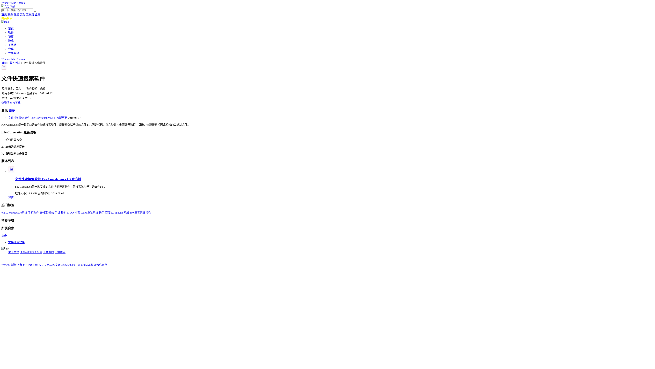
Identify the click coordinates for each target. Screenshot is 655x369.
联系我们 (25, 252)
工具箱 (30, 14)
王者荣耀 (140, 212)
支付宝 (44, 212)
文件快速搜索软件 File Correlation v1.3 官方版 (48, 179)
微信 (51, 212)
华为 (148, 212)
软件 (10, 14)
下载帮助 (48, 252)
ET (113, 212)
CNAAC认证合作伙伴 (94, 264)
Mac (13, 2)
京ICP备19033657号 (34, 264)
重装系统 (93, 212)
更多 (12, 110)
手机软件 (34, 212)
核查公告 (36, 252)
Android (21, 2)
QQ (72, 212)
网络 (126, 212)
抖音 (78, 212)
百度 (108, 212)
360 (132, 212)
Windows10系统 (18, 212)
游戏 (22, 14)
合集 (37, 14)
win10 (5, 212)
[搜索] (35, 11)
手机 (58, 212)
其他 (64, 212)
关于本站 (13, 252)
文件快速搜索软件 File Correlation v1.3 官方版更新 (37, 117)
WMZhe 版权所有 (11, 264)
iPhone (119, 212)
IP (68, 212)
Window (6, 2)
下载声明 (60, 252)
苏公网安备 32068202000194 (63, 264)
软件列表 (15, 63)
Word (84, 212)
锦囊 (16, 14)
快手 (102, 212)
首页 (4, 14)
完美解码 (6, 18)
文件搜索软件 (16, 242)
